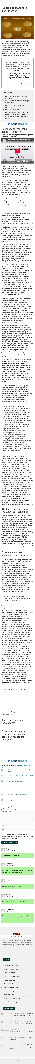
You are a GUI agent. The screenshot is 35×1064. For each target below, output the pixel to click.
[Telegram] (26, 124)
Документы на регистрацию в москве (18, 794)
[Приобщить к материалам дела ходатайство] (4, 776)
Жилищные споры (9, 980)
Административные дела (11, 965)
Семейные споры (9, 973)
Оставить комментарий (9, 842)
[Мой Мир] (14, 124)
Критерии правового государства (17, 112)
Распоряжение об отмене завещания (21, 1031)
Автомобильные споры (11, 1002)
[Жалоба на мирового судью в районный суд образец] (5, 1047)
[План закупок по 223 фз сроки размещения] (5, 1023)
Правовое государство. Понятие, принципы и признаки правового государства (17, 116)
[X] (16, 124)
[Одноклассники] (12, 124)
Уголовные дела (9, 994)
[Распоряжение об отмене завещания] (5, 1031)
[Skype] (23, 124)
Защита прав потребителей (12, 998)
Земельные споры (9, 991)
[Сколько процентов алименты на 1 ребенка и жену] (4, 770)
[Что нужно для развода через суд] (4, 800)
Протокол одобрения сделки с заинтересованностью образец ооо (18, 781)
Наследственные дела (11, 987)
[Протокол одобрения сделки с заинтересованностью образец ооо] (4, 781)
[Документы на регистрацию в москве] (4, 795)
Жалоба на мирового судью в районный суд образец (21, 1046)
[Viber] (19, 124)
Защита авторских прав (11, 969)
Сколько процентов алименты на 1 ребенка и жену (21, 770)
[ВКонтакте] (9, 124)
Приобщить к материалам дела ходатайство (20, 775)
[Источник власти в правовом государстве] (5, 1015)
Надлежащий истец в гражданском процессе (20, 786)
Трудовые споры (9, 983)
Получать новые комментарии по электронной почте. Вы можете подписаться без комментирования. (17, 836)
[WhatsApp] (21, 124)
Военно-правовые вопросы (12, 976)
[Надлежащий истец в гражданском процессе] (4, 791)
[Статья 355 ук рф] (5, 1039)
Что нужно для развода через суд (17, 800)
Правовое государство (13, 109)
